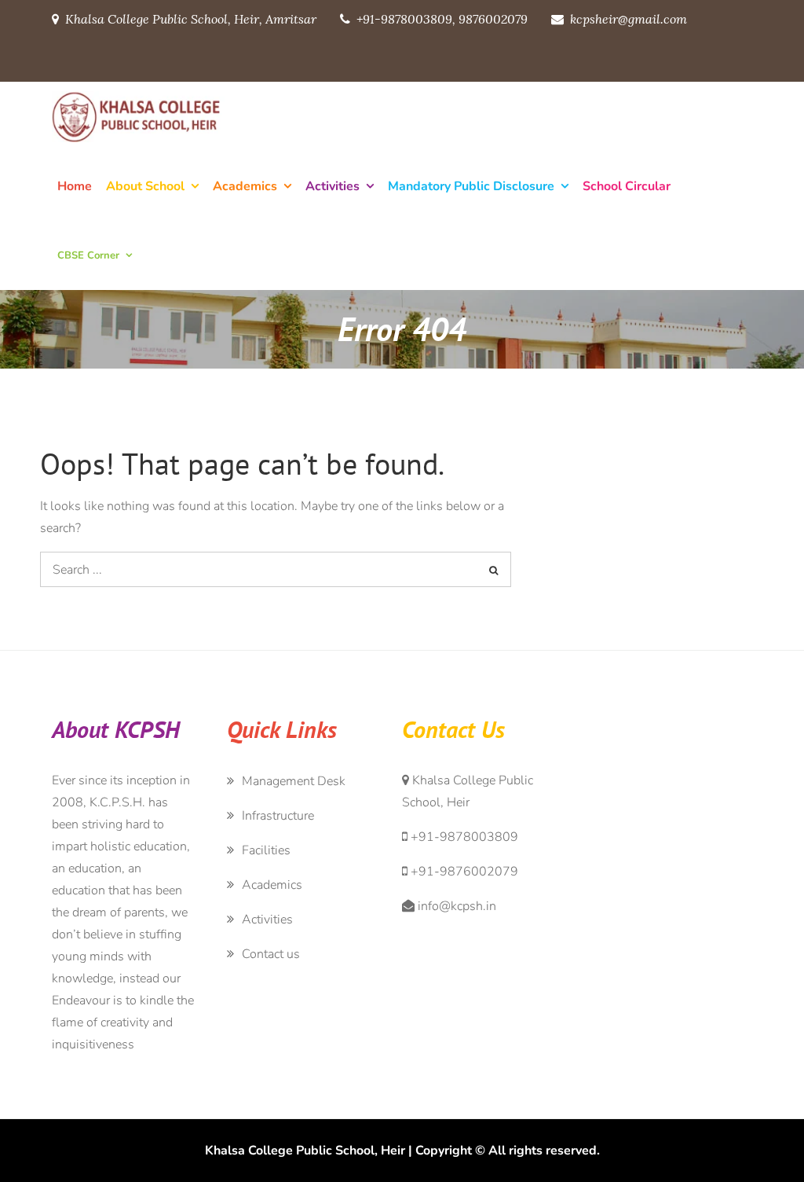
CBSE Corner (88, 255)
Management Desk (293, 781)
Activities (332, 186)
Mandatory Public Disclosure (471, 186)
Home (74, 186)
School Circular (627, 186)
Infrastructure (278, 815)
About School (145, 186)
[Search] (493, 569)
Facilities (266, 850)
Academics (245, 186)
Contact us (271, 954)
